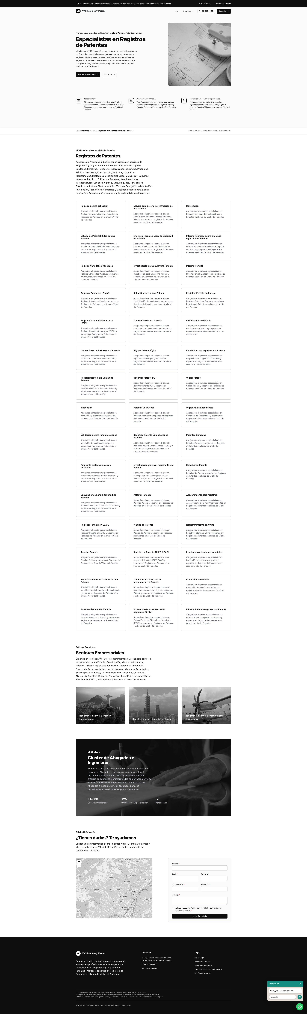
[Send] (300, 997)
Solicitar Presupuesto (87, 74)
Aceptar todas (204, 3)
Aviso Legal (199, 957)
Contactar (222, 11)
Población (205, 884)
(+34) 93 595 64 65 (150, 964)
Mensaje (176, 895)
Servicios (187, 11)
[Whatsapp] (299, 1006)
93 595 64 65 (207, 11)
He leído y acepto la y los (198, 909)
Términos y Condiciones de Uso (208, 969)
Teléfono (205, 874)
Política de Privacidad (199, 908)
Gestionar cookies (223, 3)
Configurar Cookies (203, 973)
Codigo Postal (178, 884)
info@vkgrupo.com (150, 968)
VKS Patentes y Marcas (93, 11)
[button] (114, 888)
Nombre (176, 863)
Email (174, 874)
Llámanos (108, 74)
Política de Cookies (203, 961)
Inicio (177, 11)
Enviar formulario (199, 916)
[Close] (300, 984)
